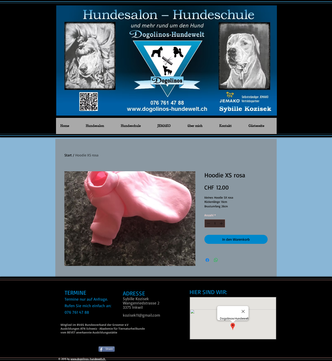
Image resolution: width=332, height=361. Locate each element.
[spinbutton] (215, 223)
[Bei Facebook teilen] (207, 260)
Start (68, 155)
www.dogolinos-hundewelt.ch (88, 359)
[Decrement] (208, 223)
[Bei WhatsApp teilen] (216, 260)
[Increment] (221, 223)
